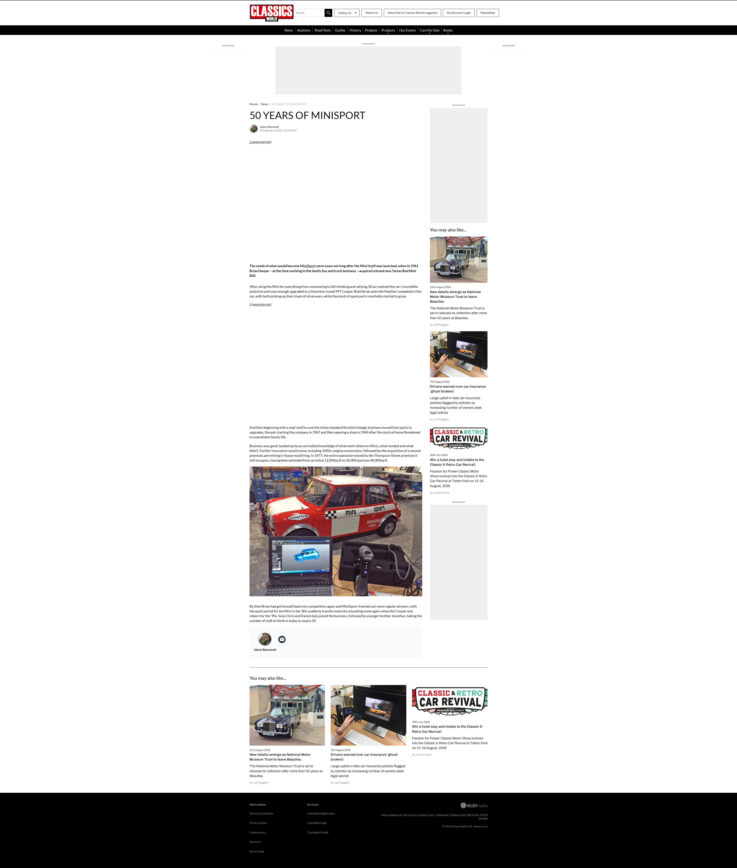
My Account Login (459, 12)
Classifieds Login (317, 822)
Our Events (407, 30)
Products (388, 30)
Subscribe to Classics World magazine (412, 12)
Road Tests (323, 30)
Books (448, 30)
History (355, 30)
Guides (340, 30)
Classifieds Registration (321, 813)
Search (328, 13)
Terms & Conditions (261, 813)
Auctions (304, 30)
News (288, 30)
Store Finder (257, 851)
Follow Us (344, 13)
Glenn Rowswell (269, 126)
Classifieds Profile (317, 832)
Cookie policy (258, 832)
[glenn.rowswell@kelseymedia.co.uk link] (282, 639)
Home (254, 104)
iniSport (309, 266)
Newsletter (487, 12)
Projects (371, 30)
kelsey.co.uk (480, 826)
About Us (371, 12)
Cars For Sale (429, 30)
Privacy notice (258, 822)
